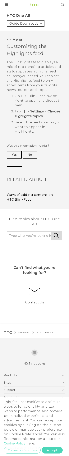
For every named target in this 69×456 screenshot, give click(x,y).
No (30, 154)
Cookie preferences (22, 450)
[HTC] (34, 4)
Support (24, 332)
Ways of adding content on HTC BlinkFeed (30, 197)
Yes (14, 154)
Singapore (37, 363)
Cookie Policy (14, 443)
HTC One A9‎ (44, 332)
